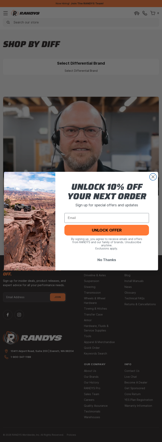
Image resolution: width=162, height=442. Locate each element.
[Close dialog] (153, 176)
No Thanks (106, 260)
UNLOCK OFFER (107, 230)
